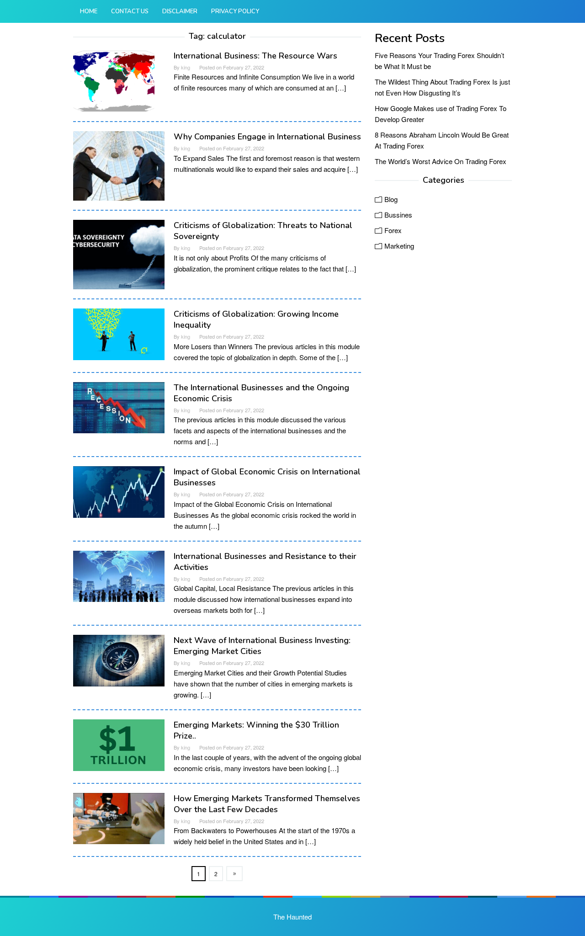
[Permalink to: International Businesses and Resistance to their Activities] (119, 575)
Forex (393, 230)
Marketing (399, 245)
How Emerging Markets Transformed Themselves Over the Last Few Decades (267, 804)
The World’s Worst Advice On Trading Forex (440, 161)
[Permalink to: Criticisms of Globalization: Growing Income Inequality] (119, 333)
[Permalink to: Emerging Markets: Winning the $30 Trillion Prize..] (119, 744)
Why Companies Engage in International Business (267, 136)
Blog (391, 199)
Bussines (398, 214)
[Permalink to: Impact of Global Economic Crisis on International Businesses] (119, 490)
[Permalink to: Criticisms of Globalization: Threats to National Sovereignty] (119, 253)
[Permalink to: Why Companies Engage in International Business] (119, 165)
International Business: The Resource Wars (255, 55)
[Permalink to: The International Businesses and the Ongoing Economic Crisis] (119, 406)
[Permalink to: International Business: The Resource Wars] (113, 80)
